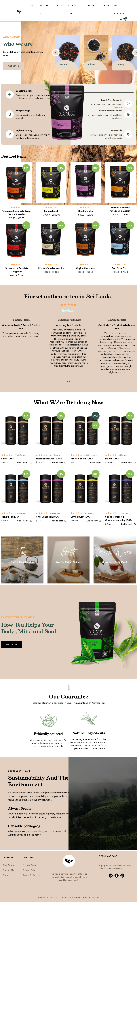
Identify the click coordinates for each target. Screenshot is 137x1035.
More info (13, 66)
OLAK (96, 897)
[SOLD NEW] (86, 430)
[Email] (122, 876)
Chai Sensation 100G (47, 516)
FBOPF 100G (112, 458)
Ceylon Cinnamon (85, 268)
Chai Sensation (85, 211)
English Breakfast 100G (49, 458)
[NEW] (16, 182)
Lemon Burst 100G (81, 516)
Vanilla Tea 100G (10, 516)
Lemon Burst (51, 211)
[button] (66, 381)
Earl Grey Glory (120, 268)
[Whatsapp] (111, 876)
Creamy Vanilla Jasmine (51, 268)
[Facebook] (117, 876)
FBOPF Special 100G (82, 458)
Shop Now (11, 644)
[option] (68, 52)
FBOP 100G (7, 458)
